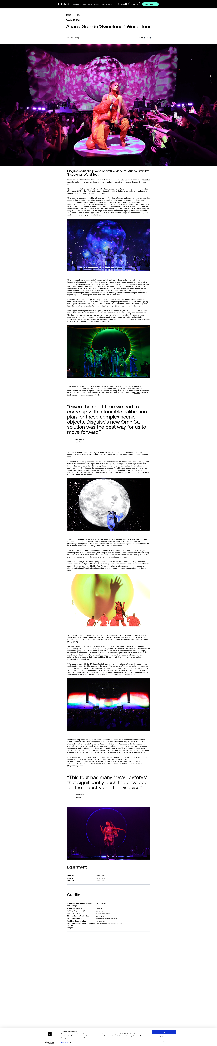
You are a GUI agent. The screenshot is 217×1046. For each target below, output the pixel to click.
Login (123, 4)
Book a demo (149, 4)
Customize (163, 1037)
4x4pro (124, 180)
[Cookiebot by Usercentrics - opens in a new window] (49, 1042)
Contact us (134, 4)
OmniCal (146, 180)
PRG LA (137, 393)
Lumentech (82, 204)
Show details (65, 1042)
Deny (164, 1042)
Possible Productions (131, 206)
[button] (76, 4)
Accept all (164, 1032)
